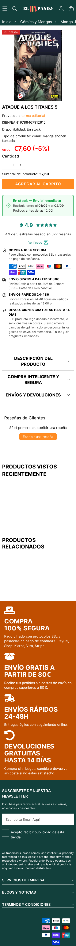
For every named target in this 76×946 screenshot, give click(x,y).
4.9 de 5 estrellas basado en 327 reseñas (38, 234)
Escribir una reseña (38, 437)
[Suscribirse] (66, 819)
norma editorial (33, 115)
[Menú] (5, 8)
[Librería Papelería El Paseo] (38, 9)
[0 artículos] (71, 8)
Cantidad (10, 156)
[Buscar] (14, 8)
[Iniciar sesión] (61, 8)
